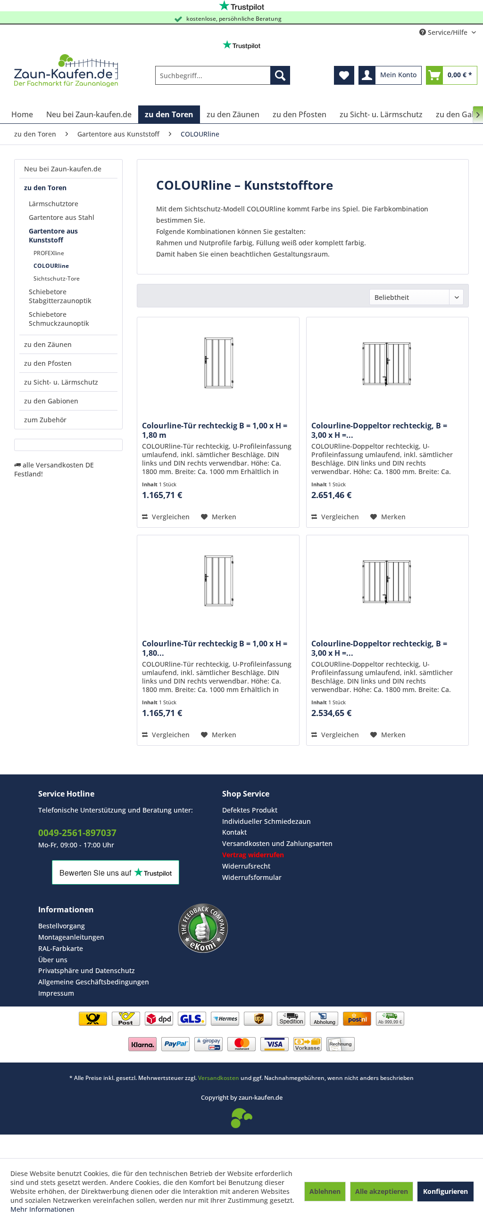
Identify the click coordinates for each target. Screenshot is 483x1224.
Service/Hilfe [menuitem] (447, 32)
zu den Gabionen (51, 400)
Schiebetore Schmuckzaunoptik (59, 319)
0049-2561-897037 (77, 833)
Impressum (56, 993)
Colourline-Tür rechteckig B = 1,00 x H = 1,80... (214, 648)
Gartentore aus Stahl (61, 217)
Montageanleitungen (71, 937)
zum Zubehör (45, 419)
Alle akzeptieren (381, 1191)
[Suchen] (280, 75)
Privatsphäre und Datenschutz (86, 970)
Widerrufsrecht (246, 866)
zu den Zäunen (48, 344)
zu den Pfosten (48, 363)
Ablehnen (325, 1191)
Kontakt (234, 832)
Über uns (52, 959)
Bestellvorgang (61, 925)
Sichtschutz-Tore (56, 278)
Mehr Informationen (42, 1209)
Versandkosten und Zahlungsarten (277, 843)
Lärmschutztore (53, 203)
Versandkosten (218, 1078)
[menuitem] (223, 75)
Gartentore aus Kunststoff (53, 235)
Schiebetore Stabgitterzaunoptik (60, 296)
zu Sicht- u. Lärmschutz (61, 382)
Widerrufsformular (252, 877)
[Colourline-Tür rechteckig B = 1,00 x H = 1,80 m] (218, 364)
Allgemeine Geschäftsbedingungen (93, 981)
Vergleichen (170, 516)
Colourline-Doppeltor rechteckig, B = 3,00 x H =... (379, 430)
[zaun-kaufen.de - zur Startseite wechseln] (66, 70)
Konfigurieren (445, 1191)
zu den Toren (45, 187)
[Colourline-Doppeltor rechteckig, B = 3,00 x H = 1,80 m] (387, 364)
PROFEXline (48, 253)
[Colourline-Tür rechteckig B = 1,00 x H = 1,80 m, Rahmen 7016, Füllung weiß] (218, 582)
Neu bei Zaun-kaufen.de (62, 168)
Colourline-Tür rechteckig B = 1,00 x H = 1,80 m (214, 430)
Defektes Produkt (249, 809)
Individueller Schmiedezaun (266, 821)
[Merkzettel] (344, 75)
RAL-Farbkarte (60, 948)
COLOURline (51, 266)
